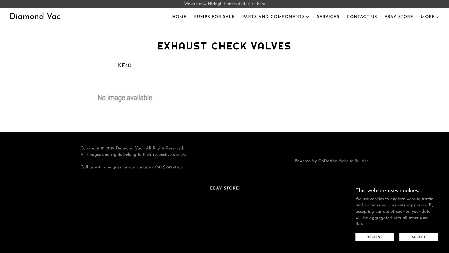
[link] (34, 18)
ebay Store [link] (398, 17)
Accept (419, 237)
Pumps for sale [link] (214, 17)
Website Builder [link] (353, 161)
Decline (374, 237)
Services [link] (328, 17)
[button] (276, 17)
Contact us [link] (362, 17)
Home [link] (179, 17)
